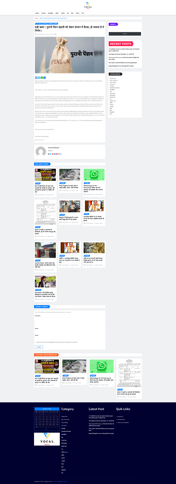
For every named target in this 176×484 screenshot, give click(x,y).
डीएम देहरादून (112, 95)
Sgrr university (113, 80)
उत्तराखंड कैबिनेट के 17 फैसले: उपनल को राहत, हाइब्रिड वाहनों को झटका (94, 218)
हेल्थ (83, 13)
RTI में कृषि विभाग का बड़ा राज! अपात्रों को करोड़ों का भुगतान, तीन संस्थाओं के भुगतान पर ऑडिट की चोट (45, 189)
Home (37, 13)
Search (113, 24)
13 (47, 419)
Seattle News (56, 481)
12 (43, 419)
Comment (37, 315)
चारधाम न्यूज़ (112, 93)
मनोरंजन (77, 13)
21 (50, 422)
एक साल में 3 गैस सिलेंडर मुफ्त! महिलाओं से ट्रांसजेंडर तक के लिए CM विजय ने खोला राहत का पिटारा (45, 294)
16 (57, 419)
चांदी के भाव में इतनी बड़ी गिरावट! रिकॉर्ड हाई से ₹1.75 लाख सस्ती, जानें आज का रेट (93, 260)
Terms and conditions (123, 422)
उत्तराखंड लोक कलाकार (114, 88)
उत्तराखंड (43, 13)
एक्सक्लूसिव (50, 13)
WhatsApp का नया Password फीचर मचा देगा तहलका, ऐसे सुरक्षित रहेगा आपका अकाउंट (93, 188)
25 (40, 424)
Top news (112, 84)
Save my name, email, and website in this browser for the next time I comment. (57, 342)
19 (43, 422)
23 (57, 422)
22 (54, 422)
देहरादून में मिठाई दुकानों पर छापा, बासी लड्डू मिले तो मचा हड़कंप (68, 218)
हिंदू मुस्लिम (112, 112)
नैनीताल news (113, 101)
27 (47, 424)
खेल (68, 13)
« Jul (46, 429)
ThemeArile (64, 481)
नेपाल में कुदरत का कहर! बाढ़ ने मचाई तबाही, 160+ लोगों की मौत (68, 187)
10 (36, 419)
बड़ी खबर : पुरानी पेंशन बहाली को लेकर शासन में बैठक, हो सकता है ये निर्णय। (53, 18)
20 (47, 422)
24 (36, 424)
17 (36, 422)
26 (43, 424)
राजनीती (63, 13)
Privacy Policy (121, 419)
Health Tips (113, 78)
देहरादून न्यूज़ (112, 97)
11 (40, 419)
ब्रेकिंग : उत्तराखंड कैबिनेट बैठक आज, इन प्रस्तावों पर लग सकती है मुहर (69, 260)
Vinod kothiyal (40, 34)
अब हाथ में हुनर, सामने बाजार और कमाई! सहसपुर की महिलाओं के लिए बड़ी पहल (45, 265)
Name (37, 328)
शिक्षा (72, 13)
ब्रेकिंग (57, 13)
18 (40, 422)
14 (50, 419)
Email (37, 335)
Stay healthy (113, 82)
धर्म (110, 99)
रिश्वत (111, 108)
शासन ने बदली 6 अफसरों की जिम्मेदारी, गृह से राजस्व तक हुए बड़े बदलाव (45, 231)
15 (54, 419)
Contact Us (120, 416)
